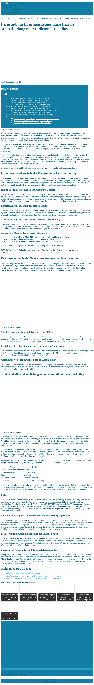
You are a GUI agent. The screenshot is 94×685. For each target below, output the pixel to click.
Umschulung (11, 14)
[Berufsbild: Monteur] (42, 667)
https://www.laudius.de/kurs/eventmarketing (23, 574)
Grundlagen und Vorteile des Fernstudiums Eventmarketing (28, 98)
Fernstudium (11, 7)
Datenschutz (52, 682)
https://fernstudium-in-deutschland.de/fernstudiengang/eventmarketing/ (33, 578)
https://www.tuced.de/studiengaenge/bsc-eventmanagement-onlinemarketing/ (35, 576)
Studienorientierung (13, 12)
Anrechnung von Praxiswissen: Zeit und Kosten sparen (32, 112)
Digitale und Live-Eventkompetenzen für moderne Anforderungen (35, 110)
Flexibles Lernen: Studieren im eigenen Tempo (29, 102)
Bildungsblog (11, 5)
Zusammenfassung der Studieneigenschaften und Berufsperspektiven (36, 119)
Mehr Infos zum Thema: (16, 125)
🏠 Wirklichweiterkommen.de (17, 3)
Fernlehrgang (16, 10)
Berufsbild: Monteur (14, 674)
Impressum (41, 682)
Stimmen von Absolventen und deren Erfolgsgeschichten (32, 123)
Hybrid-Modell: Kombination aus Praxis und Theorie (31, 100)
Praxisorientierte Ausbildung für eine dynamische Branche (33, 121)
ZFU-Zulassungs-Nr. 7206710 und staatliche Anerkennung (33, 104)
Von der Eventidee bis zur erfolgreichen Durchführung (31, 108)
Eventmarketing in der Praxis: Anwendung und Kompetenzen (29, 106)
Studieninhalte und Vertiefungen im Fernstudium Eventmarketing (30, 115)
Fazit (9, 117)
